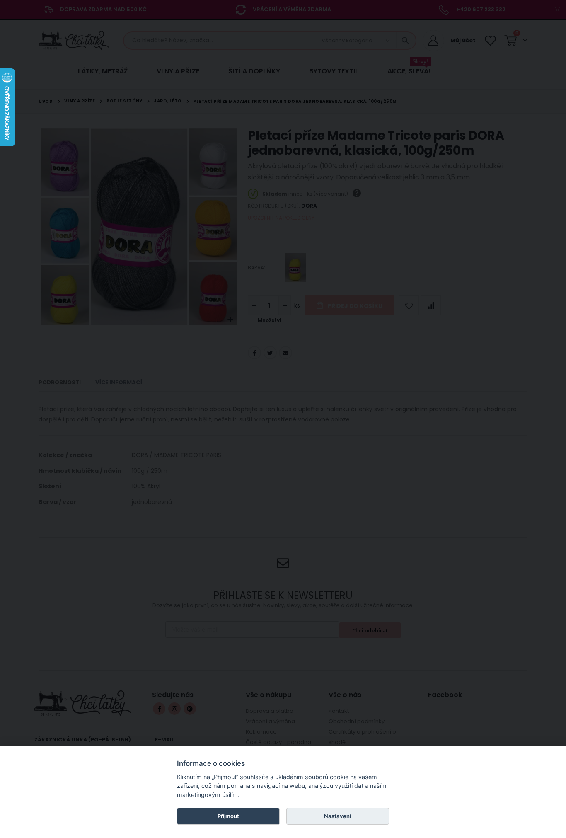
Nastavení (337, 816)
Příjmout (228, 816)
